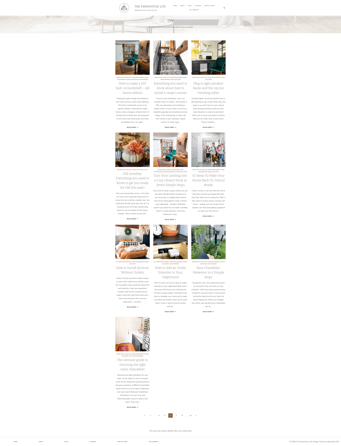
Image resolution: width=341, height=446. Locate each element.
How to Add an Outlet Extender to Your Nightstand (170, 272)
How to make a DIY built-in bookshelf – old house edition (132, 88)
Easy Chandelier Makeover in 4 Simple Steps (208, 272)
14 (190, 415)
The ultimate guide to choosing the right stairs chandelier (132, 364)
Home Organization (169, 171)
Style (146, 169)
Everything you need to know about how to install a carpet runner (170, 88)
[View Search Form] (224, 7)
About (182, 5)
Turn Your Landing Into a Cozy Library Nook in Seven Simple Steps (170, 180)
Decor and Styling (122, 77)
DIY (130, 77)
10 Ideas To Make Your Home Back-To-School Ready (208, 180)
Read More (132, 127)
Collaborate (194, 10)
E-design (198, 5)
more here (187, 431)
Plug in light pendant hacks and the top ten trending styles (208, 88)
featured (176, 169)
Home (175, 5)
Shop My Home (210, 5)
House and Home (132, 79)
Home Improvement (138, 77)
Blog (190, 5)
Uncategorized (143, 79)
